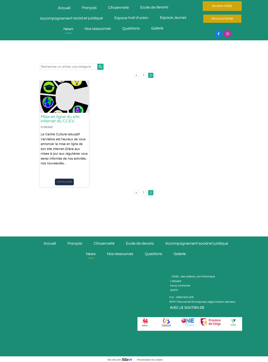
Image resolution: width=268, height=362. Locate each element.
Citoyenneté (118, 7)
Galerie (157, 28)
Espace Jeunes (173, 18)
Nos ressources (97, 29)
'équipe (176, 281)
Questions (130, 28)
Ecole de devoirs (154, 7)
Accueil (64, 8)
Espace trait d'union (131, 18)
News (68, 29)
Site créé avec (114, 360)
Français (89, 8)
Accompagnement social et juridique (71, 18)
